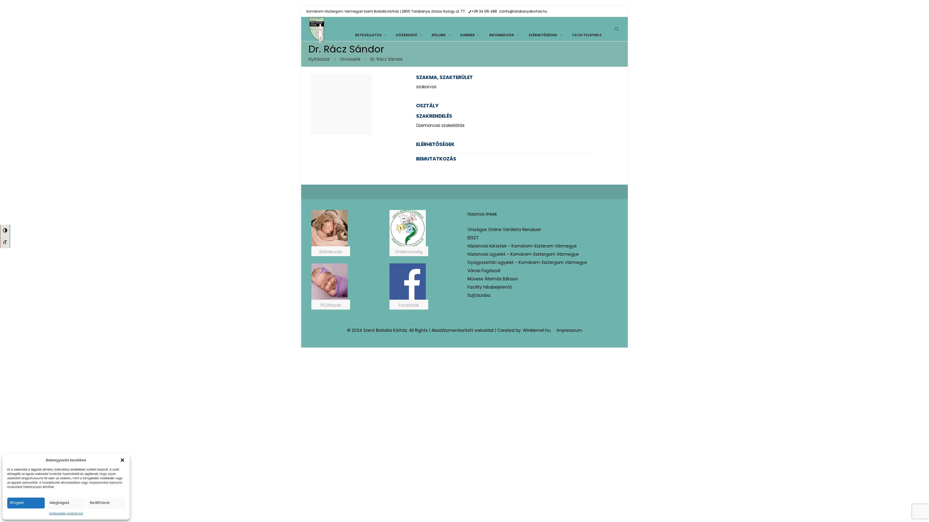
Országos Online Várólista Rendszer (504, 229)
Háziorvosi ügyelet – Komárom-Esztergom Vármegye (523, 254)
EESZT (473, 238)
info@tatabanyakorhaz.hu (525, 11)
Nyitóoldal (319, 59)
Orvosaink (350, 59)
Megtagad (59, 502)
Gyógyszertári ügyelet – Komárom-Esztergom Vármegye (527, 262)
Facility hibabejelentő (489, 287)
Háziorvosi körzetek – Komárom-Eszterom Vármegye (522, 246)
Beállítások (100, 502)
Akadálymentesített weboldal (462, 330)
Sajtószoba (478, 295)
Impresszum (569, 330)
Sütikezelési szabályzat (66, 513)
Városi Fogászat (484, 271)
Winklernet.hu (537, 330)
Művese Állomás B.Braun (492, 279)
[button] (122, 460)
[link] (385, 35)
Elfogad (16, 502)
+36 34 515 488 (484, 11)
